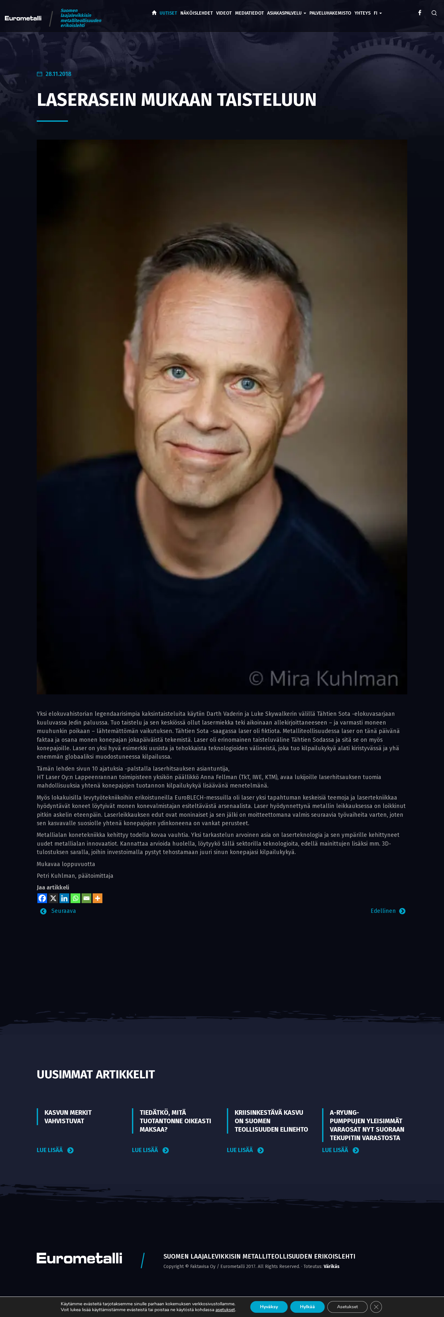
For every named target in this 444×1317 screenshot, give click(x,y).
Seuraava (63, 911)
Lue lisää (50, 1150)
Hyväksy (269, 1307)
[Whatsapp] (75, 898)
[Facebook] (42, 898)
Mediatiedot (249, 13)
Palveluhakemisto (330, 13)
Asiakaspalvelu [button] (285, 13)
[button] (378, 8)
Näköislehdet (196, 13)
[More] (97, 898)
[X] (53, 898)
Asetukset (347, 1307)
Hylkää (307, 1307)
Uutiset (168, 13)
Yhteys (363, 13)
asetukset (225, 1310)
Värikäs (332, 1266)
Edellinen (383, 911)
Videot (224, 13)
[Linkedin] (64, 898)
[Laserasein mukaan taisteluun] (222, 416)
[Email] (86, 898)
